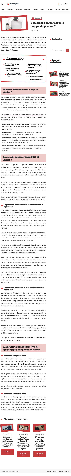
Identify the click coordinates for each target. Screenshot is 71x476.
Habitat (37, 18)
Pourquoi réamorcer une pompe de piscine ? (12, 64)
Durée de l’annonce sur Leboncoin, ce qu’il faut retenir (64, 94)
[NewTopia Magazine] (12, 4)
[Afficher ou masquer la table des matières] (34, 59)
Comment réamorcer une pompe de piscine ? (12, 69)
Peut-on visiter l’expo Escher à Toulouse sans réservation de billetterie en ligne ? (23, 443)
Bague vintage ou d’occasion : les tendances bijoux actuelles (64, 74)
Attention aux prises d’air (35, 76)
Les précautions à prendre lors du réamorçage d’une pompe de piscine (33, 71)
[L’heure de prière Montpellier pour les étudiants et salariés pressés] (39, 428)
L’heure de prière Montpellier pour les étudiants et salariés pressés (39, 443)
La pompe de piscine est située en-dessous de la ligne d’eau (34, 65)
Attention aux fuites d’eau (35, 79)
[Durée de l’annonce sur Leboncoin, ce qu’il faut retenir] (53, 93)
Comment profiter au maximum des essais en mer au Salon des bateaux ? (7, 442)
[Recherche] (61, 4)
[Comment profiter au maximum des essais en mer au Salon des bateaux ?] (7, 427)
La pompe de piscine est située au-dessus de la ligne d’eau (14, 74)
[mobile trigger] (3, 4)
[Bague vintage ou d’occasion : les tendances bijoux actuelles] (53, 74)
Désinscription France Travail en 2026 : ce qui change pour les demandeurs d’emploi (64, 84)
